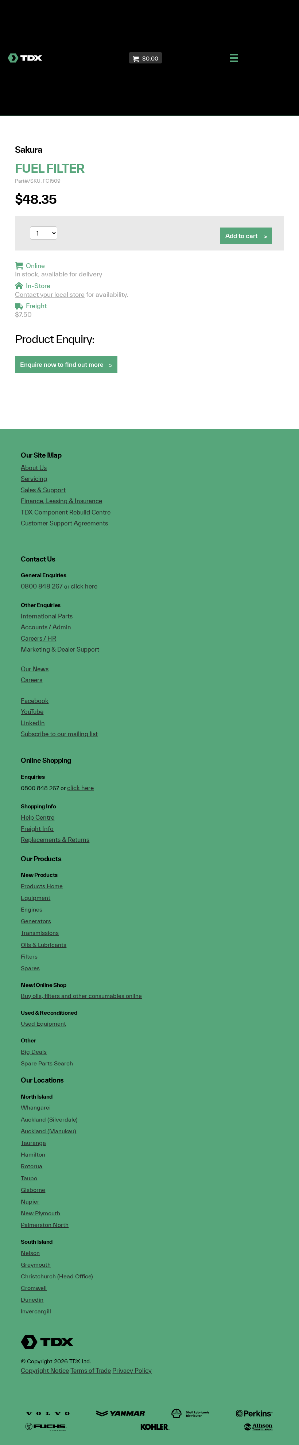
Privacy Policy (132, 1370)
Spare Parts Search (47, 1063)
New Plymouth (40, 1213)
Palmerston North (45, 1224)
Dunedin (32, 1299)
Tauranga (33, 1142)
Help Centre (37, 817)
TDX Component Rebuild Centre (65, 512)
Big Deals (34, 1051)
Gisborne (33, 1189)
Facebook (34, 700)
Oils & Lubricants (43, 944)
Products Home (42, 886)
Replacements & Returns (55, 839)
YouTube (32, 711)
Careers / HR (38, 638)
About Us (34, 467)
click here (84, 586)
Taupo (29, 1178)
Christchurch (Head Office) (57, 1276)
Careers (31, 679)
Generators (36, 921)
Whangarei (36, 1107)
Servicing (34, 478)
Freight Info (37, 828)
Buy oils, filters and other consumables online (81, 996)
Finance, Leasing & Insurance (61, 500)
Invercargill (36, 1311)
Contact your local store (50, 294)
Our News (34, 668)
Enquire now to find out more (62, 364)
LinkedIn (33, 722)
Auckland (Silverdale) (49, 1119)
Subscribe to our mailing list (59, 733)
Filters (29, 956)
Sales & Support (43, 489)
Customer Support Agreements (64, 523)
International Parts (47, 616)
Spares (30, 968)
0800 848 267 (42, 586)
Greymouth (36, 1264)
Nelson (30, 1253)
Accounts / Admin (46, 627)
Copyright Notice (45, 1370)
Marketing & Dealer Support (60, 649)
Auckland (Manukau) (48, 1131)
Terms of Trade (90, 1370)
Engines (31, 909)
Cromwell (34, 1288)
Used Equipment (43, 1023)
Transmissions (40, 932)
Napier (30, 1201)
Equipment (35, 897)
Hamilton (33, 1154)
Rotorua (31, 1166)
